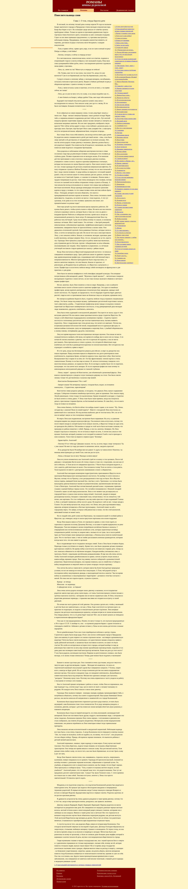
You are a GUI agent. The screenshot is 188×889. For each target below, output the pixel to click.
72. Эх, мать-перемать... (122, 230)
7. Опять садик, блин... (121, 43)
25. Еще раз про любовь (122, 105)
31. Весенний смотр (121, 121)
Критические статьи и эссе (106, 873)
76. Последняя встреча (122, 242)
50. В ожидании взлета (122, 165)
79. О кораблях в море (121, 253)
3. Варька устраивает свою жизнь (125, 33)
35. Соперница (119, 130)
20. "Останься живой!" (121, 93)
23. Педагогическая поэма (123, 100)
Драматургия (61, 881)
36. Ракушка (118, 133)
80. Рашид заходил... (121, 256)
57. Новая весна (119, 184)
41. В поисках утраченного (123, 144)
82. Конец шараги (120, 260)
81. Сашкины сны (120, 258)
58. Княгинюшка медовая (122, 186)
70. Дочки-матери (120, 226)
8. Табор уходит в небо (122, 45)
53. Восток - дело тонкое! (122, 173)
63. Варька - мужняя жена (122, 203)
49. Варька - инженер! (121, 163)
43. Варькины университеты (123, 149)
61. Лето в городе (120, 198)
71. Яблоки (118, 228)
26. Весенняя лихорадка (122, 107)
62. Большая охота (120, 200)
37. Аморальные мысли (122, 135)
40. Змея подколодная (121, 142)
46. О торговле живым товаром (124, 156)
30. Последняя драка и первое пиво (125, 118)
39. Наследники (119, 140)
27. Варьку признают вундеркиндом (126, 109)
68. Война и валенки (121, 219)
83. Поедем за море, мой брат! (124, 263)
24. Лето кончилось (121, 102)
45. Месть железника (121, 154)
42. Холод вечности (121, 147)
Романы (83, 10)
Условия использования (110, 886)
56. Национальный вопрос (123, 182)
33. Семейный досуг (121, 126)
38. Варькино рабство (121, 137)
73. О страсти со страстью (123, 233)
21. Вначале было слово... (122, 95)
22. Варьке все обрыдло (122, 98)
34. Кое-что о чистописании (123, 128)
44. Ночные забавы (120, 151)
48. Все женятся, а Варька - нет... (125, 161)
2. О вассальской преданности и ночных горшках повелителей (77, 865)
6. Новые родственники (122, 40)
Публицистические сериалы (107, 870)
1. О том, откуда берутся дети (124, 26)
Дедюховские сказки (125, 10)
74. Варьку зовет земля (122, 235)
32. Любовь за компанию (122, 123)
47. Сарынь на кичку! (121, 158)
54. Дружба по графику (122, 175)
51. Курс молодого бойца (122, 168)
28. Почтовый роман (121, 112)
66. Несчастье (119, 212)
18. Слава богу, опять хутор (123, 86)
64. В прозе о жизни (121, 205)
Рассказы (104, 10)
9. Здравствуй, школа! (121, 47)
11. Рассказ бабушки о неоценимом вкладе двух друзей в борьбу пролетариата (125, 54)
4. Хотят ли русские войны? (123, 36)
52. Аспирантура (120, 170)
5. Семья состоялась (121, 38)
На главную (63, 10)
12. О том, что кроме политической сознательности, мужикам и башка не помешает (126, 61)
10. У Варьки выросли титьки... (124, 50)
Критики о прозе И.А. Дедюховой (109, 876)
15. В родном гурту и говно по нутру (126, 75)
